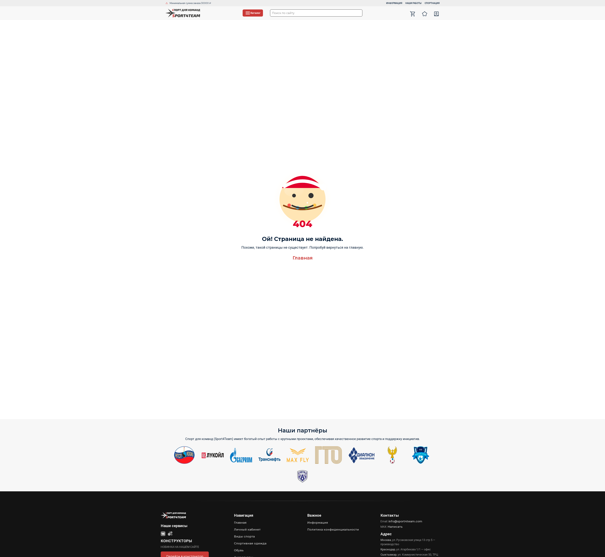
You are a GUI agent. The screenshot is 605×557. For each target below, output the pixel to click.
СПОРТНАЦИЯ (432, 3)
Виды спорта (244, 536)
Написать (395, 526)
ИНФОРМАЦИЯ (394, 3)
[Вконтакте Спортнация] (163, 532)
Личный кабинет (247, 529)
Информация (317, 522)
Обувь (239, 550)
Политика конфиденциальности (333, 529)
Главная (303, 258)
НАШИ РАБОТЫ (413, 3)
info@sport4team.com (405, 521)
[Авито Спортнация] (170, 532)
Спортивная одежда (250, 543)
